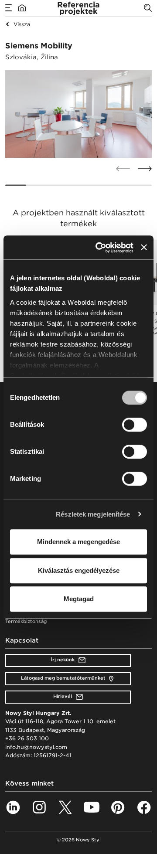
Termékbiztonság (26, 621)
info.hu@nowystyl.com (36, 747)
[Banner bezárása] (144, 248)
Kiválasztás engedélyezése (78, 570)
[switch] (134, 425)
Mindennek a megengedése (78, 541)
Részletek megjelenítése (93, 514)
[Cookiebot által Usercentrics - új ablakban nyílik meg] (99, 247)
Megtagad (79, 598)
